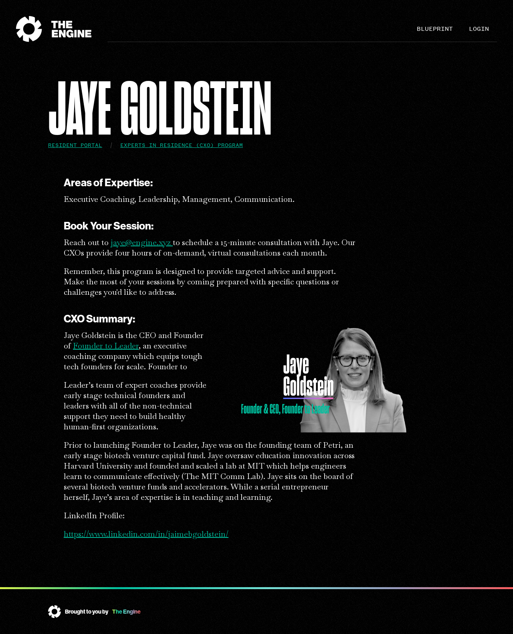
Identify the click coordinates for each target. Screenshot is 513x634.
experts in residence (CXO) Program (181, 145)
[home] (61, 29)
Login (479, 28)
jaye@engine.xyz (142, 242)
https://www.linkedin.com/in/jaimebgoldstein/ (146, 534)
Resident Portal (75, 145)
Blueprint (435, 28)
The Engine (126, 611)
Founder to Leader (106, 345)
